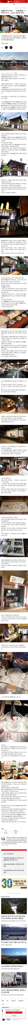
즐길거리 (13, 1000)
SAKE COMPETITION (7, 73)
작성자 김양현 (4, 43)
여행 (3, 1000)
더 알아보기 (14, 1016)
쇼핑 (3, 1004)
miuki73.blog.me (4, 845)
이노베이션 (20, 1000)
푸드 (8, 1000)
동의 (14, 1012)
